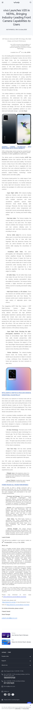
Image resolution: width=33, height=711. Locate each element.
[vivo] (4, 652)
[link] (5, 694)
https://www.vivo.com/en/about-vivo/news (14, 597)
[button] (2, 2)
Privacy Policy (26, 709)
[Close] (30, 705)
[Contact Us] (29, 703)
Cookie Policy (18, 709)
